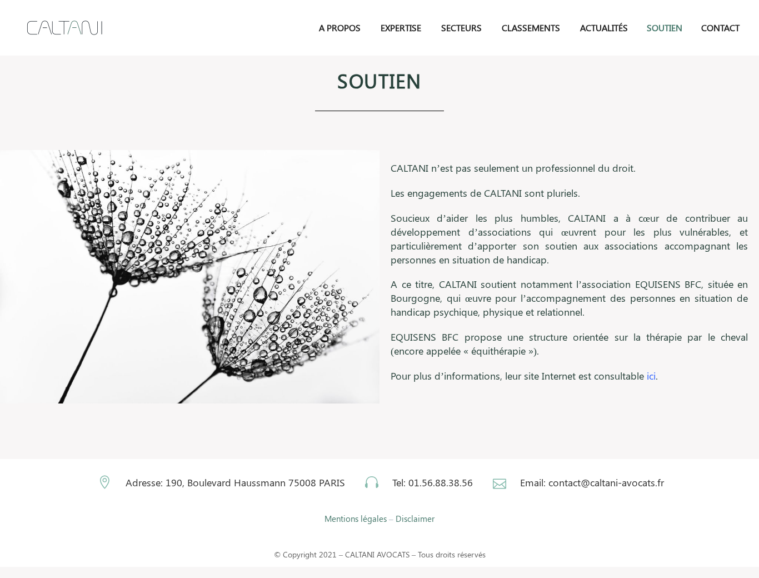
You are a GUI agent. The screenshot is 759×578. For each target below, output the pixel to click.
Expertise (401, 27)
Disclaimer (415, 518)
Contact (720, 27)
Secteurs (461, 27)
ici (651, 375)
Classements (531, 27)
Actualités (604, 27)
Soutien (664, 27)
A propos (340, 27)
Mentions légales (355, 518)
